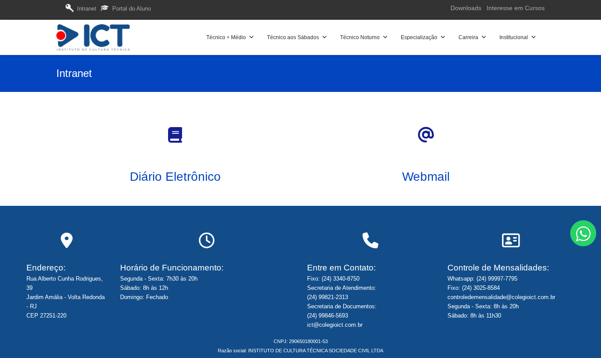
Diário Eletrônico (175, 176)
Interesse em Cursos (516, 7)
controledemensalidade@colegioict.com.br (501, 297)
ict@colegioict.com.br (335, 324)
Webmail (426, 176)
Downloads (467, 7)
